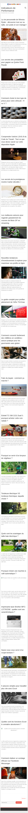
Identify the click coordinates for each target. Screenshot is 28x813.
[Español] (12, 4)
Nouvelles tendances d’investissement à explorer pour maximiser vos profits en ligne (14, 260)
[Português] (18, 4)
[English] (10, 4)
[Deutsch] (14, 4)
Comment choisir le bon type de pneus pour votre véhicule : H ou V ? (13, 100)
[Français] (8, 4)
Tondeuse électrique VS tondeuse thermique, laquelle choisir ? (12, 496)
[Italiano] (16, 4)
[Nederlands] (20, 4)
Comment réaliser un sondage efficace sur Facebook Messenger (13, 760)
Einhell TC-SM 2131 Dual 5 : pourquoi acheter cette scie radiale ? (12, 418)
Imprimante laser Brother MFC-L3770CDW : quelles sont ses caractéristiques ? (13, 609)
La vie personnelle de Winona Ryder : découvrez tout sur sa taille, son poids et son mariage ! (14, 22)
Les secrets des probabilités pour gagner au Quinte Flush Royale (12, 62)
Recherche (19, 802)
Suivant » (24, 798)
